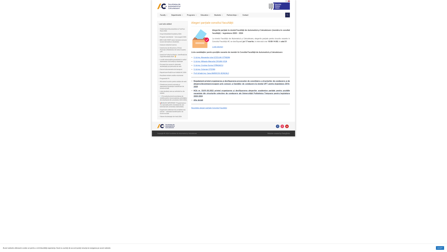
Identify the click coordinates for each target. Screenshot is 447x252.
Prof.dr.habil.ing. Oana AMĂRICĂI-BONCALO (211, 73)
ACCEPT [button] (440, 248)
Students (217, 15)
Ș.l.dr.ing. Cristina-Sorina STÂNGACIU (208, 65)
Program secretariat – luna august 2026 (173, 37)
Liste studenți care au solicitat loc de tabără (172, 92)
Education (204, 15)
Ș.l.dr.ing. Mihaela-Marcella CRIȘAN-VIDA (210, 61)
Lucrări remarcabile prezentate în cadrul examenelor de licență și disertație (173, 60)
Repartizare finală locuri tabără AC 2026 (173, 72)
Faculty (163, 15)
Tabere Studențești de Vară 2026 (171, 116)
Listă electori (217, 47)
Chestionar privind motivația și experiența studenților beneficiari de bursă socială (172, 86)
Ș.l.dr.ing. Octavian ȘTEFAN (204, 69)
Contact (245, 15)
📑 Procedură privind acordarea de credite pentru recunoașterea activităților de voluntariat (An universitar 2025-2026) (173, 98)
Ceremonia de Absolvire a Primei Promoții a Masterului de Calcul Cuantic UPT (173, 49)
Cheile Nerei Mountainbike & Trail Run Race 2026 (172, 30)
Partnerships (232, 15)
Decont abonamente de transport (171, 69)
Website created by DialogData (278, 133)
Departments (176, 15)
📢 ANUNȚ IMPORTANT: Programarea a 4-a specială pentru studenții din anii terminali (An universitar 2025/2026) (173, 105)
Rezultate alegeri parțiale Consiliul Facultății (209, 108)
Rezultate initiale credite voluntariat (171, 75)
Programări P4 (164, 78)
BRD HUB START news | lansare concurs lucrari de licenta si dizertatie (173, 41)
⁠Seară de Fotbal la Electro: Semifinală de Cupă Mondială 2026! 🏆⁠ (173, 55)
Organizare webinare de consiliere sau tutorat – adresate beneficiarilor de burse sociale (173, 111)
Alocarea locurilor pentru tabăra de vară (173, 81)
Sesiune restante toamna (168, 45)
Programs (191, 15)
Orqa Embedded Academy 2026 (170, 34)
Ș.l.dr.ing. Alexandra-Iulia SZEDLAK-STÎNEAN (212, 57)
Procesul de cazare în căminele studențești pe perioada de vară (170, 65)
